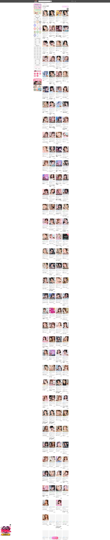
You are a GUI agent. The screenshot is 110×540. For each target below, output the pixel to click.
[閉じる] (10, 525)
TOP (43, 3)
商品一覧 (45, 3)
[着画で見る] (68, 9)
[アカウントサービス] (75, 1)
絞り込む (55, 537)
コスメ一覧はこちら (65, 6)
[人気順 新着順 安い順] (44, 9)
